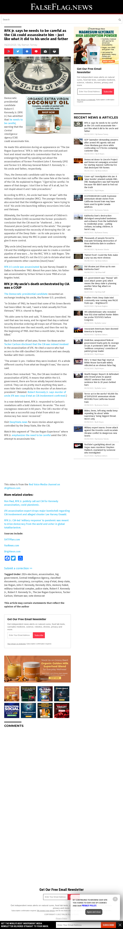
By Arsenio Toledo (102, 210)
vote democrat (37, 595)
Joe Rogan (9, 585)
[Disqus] (37, 767)
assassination (46, 574)
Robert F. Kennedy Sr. (20, 592)
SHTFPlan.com (12, 539)
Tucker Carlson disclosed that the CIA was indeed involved (36, 344)
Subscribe (108, 925)
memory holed (60, 585)
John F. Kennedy (25, 585)
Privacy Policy (61, 918)
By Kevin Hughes (101, 306)
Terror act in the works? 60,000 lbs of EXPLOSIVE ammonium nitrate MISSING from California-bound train (101, 398)
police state (41, 588)
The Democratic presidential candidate (26, 294)
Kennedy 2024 (43, 585)
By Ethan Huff (100, 272)
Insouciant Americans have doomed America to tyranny (101, 330)
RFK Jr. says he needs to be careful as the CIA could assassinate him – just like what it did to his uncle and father (101, 127)
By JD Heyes (100, 154)
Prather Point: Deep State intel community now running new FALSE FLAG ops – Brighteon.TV (101, 300)
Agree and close (94, 912)
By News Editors (102, 171)
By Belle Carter (100, 323)
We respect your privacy (46, 910)
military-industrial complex (19, 588)
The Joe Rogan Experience (47, 592)
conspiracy (24, 581)
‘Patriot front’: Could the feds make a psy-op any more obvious (101, 256)
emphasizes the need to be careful (31, 435)
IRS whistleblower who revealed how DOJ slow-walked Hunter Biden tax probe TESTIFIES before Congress (101, 316)
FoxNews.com (11, 545)
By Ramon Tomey (102, 134)
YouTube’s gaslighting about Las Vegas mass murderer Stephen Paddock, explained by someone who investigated (99, 448)
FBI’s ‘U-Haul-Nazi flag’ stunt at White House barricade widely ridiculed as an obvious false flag (100, 363)
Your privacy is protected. (16, 644)
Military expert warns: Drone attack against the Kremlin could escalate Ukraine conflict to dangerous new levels (101, 431)
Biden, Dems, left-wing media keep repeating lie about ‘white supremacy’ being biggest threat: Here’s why (101, 414)
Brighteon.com (12, 551)
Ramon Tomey (29, 45)
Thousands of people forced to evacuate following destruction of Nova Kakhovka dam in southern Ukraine (100, 242)
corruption (37, 581)
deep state (64, 581)
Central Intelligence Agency (34, 577)
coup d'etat (50, 581)
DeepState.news (18, 422)
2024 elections (30, 574)
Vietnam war (20, 595)
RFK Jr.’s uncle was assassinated (21, 266)
